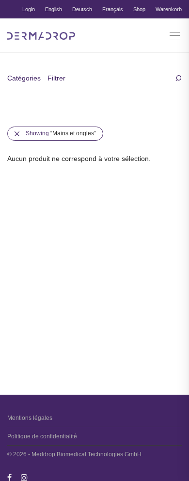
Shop (139, 9)
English (53, 9)
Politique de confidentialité (42, 436)
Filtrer (56, 78)
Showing (61, 133)
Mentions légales (29, 418)
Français (112, 9)
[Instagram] (24, 477)
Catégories (24, 78)
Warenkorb (169, 9)
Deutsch (82, 9)
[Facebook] (9, 477)
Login (28, 9)
